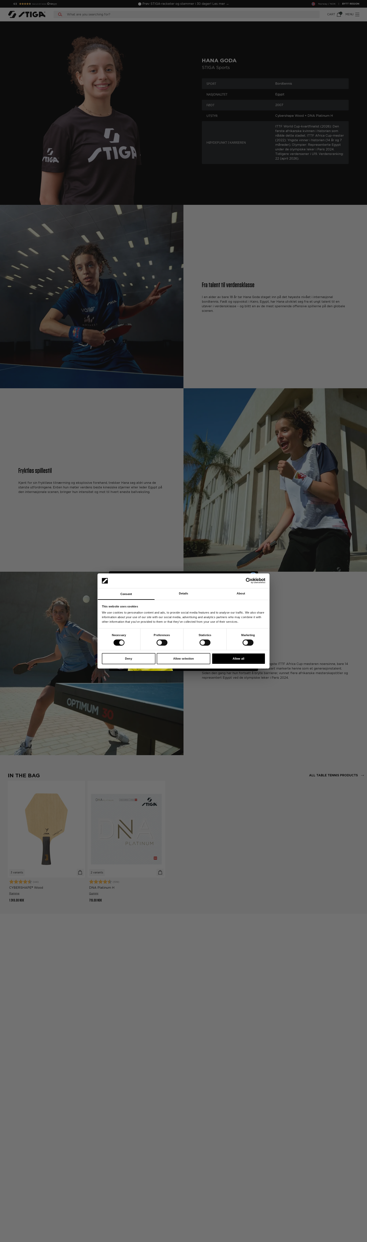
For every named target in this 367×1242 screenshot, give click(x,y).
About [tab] (241, 593)
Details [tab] (183, 593)
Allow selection (183, 658)
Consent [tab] (126, 594)
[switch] (162, 643)
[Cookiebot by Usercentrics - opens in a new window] (248, 581)
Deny (128, 658)
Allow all (238, 658)
